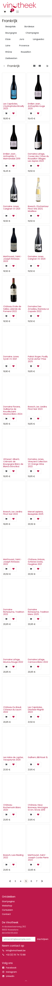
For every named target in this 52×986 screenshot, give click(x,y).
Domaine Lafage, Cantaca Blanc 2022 (38, 660)
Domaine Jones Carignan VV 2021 (11, 207)
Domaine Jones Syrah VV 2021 (11, 357)
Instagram (11, 971)
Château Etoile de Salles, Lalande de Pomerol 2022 (12, 309)
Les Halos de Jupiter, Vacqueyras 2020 (13, 758)
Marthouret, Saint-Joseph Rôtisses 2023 (12, 259)
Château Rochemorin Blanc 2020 (12, 807)
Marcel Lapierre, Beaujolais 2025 (35, 512)
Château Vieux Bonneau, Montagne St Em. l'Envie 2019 (38, 807)
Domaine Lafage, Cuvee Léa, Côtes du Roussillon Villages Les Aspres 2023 (38, 157)
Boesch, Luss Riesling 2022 (13, 856)
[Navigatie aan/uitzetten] (17, 11)
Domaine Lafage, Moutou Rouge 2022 (13, 660)
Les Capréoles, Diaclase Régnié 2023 (36, 709)
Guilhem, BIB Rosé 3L (38, 757)
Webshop (7, 905)
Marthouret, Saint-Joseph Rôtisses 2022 (12, 562)
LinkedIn (10, 976)
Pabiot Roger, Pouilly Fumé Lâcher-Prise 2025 (38, 359)
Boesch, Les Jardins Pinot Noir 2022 (12, 512)
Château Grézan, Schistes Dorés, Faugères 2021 (36, 562)
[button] (6, 113)
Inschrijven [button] (42, 939)
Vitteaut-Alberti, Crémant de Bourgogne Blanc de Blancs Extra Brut (13, 463)
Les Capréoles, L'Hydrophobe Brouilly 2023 (13, 106)
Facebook (11, 967)
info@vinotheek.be (15, 950)
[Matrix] (34, 65)
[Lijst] (40, 65)
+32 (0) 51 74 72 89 (15, 954)
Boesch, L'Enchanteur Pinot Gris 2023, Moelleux (38, 208)
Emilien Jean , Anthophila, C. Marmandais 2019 (11, 156)
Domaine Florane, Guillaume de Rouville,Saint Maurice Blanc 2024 (12, 410)
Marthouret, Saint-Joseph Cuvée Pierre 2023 (38, 857)
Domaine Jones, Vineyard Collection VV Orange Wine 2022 (37, 463)
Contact (6, 914)
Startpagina (8, 901)
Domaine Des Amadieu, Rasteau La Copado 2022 (38, 309)
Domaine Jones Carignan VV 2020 (36, 257)
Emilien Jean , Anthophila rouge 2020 (36, 106)
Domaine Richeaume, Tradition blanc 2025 (38, 612)
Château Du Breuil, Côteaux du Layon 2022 (12, 709)
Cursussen (7, 909)
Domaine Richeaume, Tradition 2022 (13, 612)
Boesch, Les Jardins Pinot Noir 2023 (37, 407)
